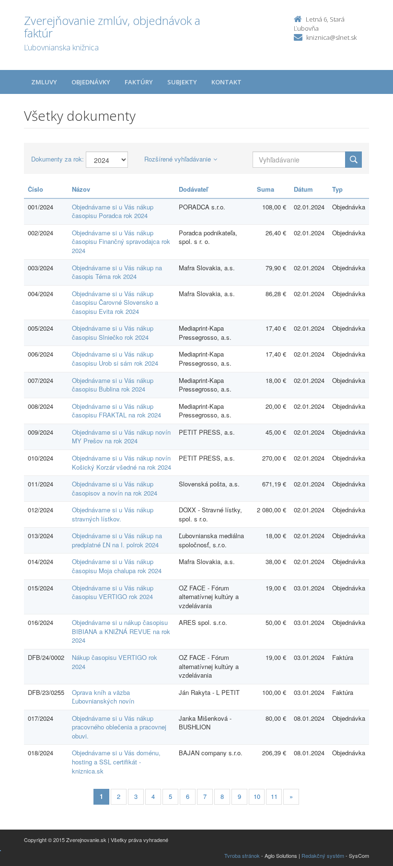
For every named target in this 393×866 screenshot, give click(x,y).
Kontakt (226, 82)
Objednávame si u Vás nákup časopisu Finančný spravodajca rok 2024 (121, 241)
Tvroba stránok (242, 855)
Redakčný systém (322, 855)
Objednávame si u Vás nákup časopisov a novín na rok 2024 (114, 488)
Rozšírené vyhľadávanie (177, 158)
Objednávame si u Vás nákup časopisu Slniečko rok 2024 (112, 332)
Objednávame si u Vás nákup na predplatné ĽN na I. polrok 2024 (117, 540)
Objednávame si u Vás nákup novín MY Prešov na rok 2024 (121, 436)
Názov (81, 189)
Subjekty (182, 82)
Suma (265, 189)
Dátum (303, 189)
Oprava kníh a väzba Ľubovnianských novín (103, 697)
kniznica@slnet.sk (331, 37)
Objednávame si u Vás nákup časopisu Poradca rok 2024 (112, 211)
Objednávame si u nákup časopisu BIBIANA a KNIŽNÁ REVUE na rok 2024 (121, 631)
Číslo (35, 189)
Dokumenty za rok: (57, 159)
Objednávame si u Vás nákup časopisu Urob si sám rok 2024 (115, 358)
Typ (337, 189)
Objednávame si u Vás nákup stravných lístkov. (112, 514)
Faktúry (139, 82)
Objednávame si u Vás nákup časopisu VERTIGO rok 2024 (112, 592)
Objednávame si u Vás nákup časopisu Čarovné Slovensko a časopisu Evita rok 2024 (115, 302)
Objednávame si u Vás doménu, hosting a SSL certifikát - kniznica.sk (116, 761)
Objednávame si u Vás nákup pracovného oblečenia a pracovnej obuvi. (119, 727)
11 (274, 796)
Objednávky (90, 82)
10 (257, 796)
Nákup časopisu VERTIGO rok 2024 (114, 662)
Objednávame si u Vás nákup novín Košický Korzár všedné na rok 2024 (121, 462)
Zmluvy (44, 82)
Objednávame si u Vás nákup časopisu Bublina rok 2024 (112, 385)
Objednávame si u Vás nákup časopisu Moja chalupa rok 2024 (117, 566)
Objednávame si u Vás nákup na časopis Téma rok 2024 (117, 272)
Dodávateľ (193, 189)
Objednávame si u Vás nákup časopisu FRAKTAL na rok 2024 (116, 411)
